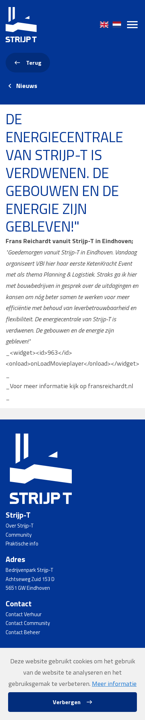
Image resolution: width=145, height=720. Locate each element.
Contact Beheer (23, 632)
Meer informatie (114, 683)
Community (19, 535)
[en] (104, 24)
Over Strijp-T (20, 526)
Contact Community (28, 623)
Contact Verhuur (24, 614)
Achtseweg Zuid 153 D (30, 579)
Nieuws (26, 85)
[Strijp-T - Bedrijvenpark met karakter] (21, 24)
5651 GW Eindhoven (28, 588)
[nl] (117, 24)
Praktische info (22, 544)
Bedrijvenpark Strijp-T (29, 570)
